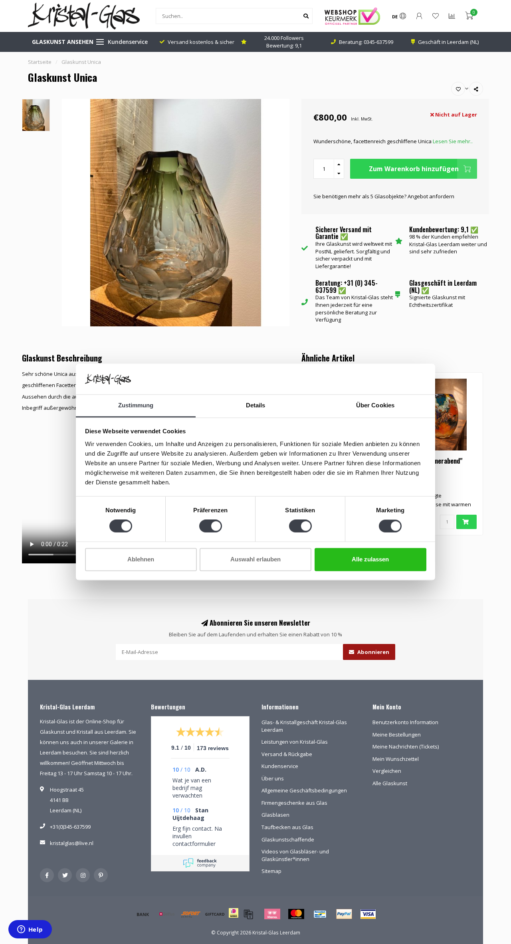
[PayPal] (344, 914)
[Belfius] (167, 914)
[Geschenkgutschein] (215, 914)
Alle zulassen (370, 559)
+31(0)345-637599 (70, 826)
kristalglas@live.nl (71, 843)
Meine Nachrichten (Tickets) (405, 746)
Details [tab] (255, 405)
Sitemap (271, 871)
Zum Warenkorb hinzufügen (414, 168)
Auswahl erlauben (255, 559)
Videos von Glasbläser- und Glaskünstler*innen (295, 855)
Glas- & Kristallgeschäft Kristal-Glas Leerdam (304, 726)
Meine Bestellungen (396, 734)
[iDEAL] (233, 918)
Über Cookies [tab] (375, 405)
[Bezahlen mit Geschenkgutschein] (248, 914)
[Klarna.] (272, 914)
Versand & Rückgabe (286, 754)
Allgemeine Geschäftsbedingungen (304, 790)
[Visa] (368, 914)
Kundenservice (128, 41)
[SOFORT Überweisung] (191, 914)
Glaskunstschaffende (287, 839)
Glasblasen (275, 814)
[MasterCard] (296, 914)
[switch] (210, 526)
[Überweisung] (143, 914)
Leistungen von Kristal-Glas (294, 741)
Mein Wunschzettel (395, 758)
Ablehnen (140, 559)
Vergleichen (386, 770)
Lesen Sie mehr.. (453, 141)
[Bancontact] (320, 914)
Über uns (272, 778)
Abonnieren (372, 652)
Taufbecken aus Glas (287, 827)
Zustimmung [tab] (136, 405)
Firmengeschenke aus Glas (294, 802)
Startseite (39, 61)
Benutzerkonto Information (405, 722)
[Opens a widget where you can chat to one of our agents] (30, 930)
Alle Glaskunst (389, 783)
